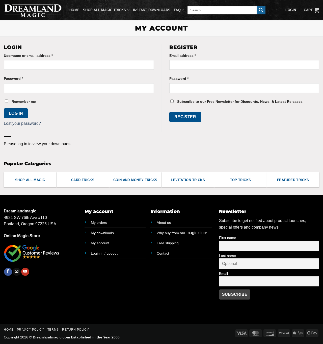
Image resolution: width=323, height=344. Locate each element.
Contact (163, 253)
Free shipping (168, 243)
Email (223, 274)
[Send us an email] (16, 272)
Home (74, 10)
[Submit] (261, 10)
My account (100, 243)
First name (227, 238)
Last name (227, 256)
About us (164, 222)
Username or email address (36, 55)
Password (21, 78)
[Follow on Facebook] (8, 272)
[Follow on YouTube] (25, 272)
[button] (311, 10)
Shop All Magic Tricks (104, 10)
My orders (99, 222)
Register (185, 117)
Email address (190, 55)
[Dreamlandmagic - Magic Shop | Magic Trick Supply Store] (33, 10)
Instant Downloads (151, 10)
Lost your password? (22, 123)
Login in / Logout (104, 253)
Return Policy (75, 329)
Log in (16, 113)
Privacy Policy (30, 329)
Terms (53, 329)
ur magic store (182, 233)
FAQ (177, 10)
